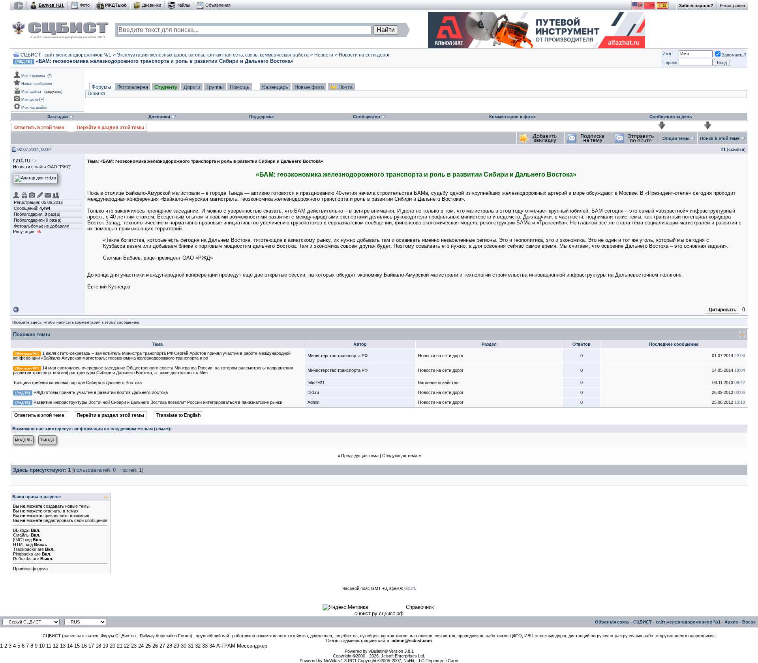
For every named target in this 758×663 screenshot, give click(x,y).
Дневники (151, 5)
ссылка (736, 149)
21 (119, 646)
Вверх (749, 622)
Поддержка (261, 116)
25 (148, 646)
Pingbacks (23, 554)
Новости (323, 55)
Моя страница (33, 76)
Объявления (218, 5)
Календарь (275, 87)
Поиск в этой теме (719, 138)
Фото (85, 5)
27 (162, 646)
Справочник (420, 607)
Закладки (57, 116)
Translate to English (178, 415)
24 (141, 646)
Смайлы (21, 535)
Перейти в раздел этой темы (110, 127)
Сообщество (366, 116)
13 (63, 646)
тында (47, 440)
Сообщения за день (670, 116)
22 (126, 646)
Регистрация (732, 5)
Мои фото (29, 100)
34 (212, 646)
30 (183, 646)
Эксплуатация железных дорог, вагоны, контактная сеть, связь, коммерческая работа (213, 55)
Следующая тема (399, 455)
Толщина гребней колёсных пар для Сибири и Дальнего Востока (77, 382)
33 (205, 646)
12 (55, 646)
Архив (731, 622)
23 (134, 646)
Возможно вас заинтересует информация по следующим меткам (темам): (92, 428)
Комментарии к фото (512, 116)
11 (48, 646)
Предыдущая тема (360, 455)
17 (91, 646)
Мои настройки (34, 107)
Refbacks (22, 558)
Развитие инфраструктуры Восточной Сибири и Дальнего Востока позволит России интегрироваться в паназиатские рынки (158, 402)
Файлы (183, 5)
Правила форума (30, 568)
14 (70, 646)
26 (155, 646)
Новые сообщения (36, 84)
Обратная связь (612, 622)
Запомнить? (734, 55)
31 (190, 646)
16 (84, 646)
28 (169, 646)
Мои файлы (31, 92)
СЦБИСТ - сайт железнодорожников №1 (66, 55)
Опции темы (675, 138)
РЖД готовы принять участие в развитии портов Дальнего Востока (101, 392)
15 (77, 646)
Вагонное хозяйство (438, 382)
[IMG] (18, 539)
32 (198, 646)
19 (105, 646)
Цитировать (722, 310)
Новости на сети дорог (364, 55)
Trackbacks (24, 549)
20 (112, 646)
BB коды (21, 530)
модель (23, 440)
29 (176, 646)
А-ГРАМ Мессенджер (241, 646)
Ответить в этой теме (40, 127)
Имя (666, 53)
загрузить (53, 92)
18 (98, 646)
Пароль (669, 62)
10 (42, 646)
